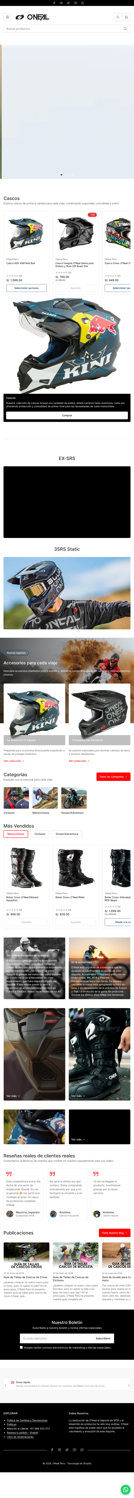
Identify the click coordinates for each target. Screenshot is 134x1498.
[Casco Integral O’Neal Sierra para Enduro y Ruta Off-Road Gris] (75, 234)
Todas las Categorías (111, 776)
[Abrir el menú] (7, 17)
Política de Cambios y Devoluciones (27, 1420)
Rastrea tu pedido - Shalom (22, 1432)
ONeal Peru (12, 259)
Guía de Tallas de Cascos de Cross (25, 1277)
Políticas (11, 1424)
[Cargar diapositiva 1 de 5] (61, 175)
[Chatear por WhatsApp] (126, 1490)
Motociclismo (40, 812)
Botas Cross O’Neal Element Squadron (22, 899)
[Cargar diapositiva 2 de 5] (64, 175)
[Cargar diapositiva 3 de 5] (67, 175)
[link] (75, 288)
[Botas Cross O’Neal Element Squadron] (26, 868)
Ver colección (13, 761)
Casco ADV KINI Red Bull (20, 263)
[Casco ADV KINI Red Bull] (26, 234)
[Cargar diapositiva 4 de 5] (70, 175)
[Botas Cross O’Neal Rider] (75, 868)
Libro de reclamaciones (20, 1436)
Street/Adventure (72, 812)
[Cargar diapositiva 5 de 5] (72, 175)
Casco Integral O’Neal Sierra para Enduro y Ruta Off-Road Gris (74, 265)
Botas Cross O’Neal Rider (69, 897)
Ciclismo (9, 812)
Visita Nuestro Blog (113, 1232)
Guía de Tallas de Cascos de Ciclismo (70, 1279)
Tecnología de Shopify (79, 1463)
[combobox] (67, 29)
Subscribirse (103, 1338)
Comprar (67, 415)
